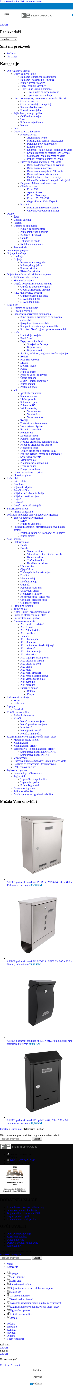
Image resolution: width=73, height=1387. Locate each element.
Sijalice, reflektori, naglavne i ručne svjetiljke (44, 353)
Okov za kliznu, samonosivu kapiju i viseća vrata (40, 760)
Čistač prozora (28, 377)
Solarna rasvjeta (28, 402)
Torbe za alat (20, 608)
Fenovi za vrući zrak (31, 587)
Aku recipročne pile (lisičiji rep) (37, 645)
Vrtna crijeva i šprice (31, 426)
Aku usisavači (27, 648)
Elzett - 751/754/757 (38, 198)
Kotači (17, 718)
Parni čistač (26, 338)
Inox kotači (26, 727)
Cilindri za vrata (29, 186)
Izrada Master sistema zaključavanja (26, 1207)
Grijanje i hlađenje (16, 253)
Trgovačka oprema (17, 770)
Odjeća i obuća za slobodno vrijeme (33, 283)
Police (23, 368)
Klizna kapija (21, 742)
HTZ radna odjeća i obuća (28, 292)
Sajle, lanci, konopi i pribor (28, 113)
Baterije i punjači (29, 687)
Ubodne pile (27, 566)
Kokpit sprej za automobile (34, 323)
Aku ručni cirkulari (30, 672)
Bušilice (24, 545)
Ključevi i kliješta (23, 487)
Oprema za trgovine (24, 788)
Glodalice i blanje (29, 602)
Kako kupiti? (14, 1245)
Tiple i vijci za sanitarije (39, 95)
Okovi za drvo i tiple (25, 73)
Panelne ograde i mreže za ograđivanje (41, 453)
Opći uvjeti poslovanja (19, 1233)
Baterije (31, 691)
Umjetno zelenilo (23, 310)
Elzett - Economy (36, 195)
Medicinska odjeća (24, 280)
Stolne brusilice (35, 551)
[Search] (69, 14)
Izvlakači (18, 502)
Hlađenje (18, 256)
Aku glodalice (27, 642)
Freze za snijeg (28, 466)
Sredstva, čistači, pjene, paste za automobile (43, 329)
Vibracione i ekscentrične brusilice (45, 554)
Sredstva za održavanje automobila (32, 314)
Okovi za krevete (29, 101)
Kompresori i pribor (31, 593)
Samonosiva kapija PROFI (34, 754)
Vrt (15, 390)
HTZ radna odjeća (30, 298)
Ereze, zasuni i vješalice (33, 85)
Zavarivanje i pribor (17, 508)
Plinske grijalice (28, 268)
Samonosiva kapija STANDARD (38, 751)
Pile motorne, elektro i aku (34, 462)
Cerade (24, 237)
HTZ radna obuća (30, 301)
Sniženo (11, 53)
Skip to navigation (10, 1)
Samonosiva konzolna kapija (22, 1210)
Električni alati (21, 542)
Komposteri (26, 432)
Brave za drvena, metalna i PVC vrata (40, 161)
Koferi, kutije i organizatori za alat (32, 611)
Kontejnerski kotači (30, 730)
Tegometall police (29, 782)
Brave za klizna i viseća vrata (42, 174)
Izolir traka (19, 703)
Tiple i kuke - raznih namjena (36, 89)
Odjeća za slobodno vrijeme (35, 286)
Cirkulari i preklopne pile (33, 599)
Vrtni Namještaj (28, 408)
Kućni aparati (27, 383)
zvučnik (24, 636)
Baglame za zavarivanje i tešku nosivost (35, 764)
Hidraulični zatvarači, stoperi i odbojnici (48, 180)
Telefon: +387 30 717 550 (22, 1160)
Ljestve (24, 362)
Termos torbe (21, 247)
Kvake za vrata (28, 134)
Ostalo (10, 213)
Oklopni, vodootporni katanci (43, 210)
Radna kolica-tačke (24, 715)
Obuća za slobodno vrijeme (35, 289)
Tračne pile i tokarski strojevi (35, 572)
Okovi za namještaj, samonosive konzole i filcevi (40, 98)
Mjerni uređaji (27, 578)
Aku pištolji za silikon (32, 660)
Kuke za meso (28, 371)
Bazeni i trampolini (30, 429)
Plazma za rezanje (23, 511)
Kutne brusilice (35, 557)
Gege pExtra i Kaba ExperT (42, 201)
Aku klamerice (28, 654)
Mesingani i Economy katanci (43, 207)
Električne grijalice (30, 271)
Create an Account (10, 1365)
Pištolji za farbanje (23, 605)
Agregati (11, 706)
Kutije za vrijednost (30, 523)
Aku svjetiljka (27, 681)
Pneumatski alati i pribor (27, 618)
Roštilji (24, 420)
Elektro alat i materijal (18, 697)
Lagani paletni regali (18, 1216)
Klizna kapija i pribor (25, 745)
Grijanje (18, 259)
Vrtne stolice (34, 411)
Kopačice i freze (29, 447)
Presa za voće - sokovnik (33, 374)
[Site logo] (36, 20)
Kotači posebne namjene (33, 724)
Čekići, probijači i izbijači (27, 505)
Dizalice (24, 575)
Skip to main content (31, 1)
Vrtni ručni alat (28, 459)
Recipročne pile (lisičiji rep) (35, 596)
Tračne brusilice (35, 560)
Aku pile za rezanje (30, 651)
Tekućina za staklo (30, 241)
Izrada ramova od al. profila (21, 1219)
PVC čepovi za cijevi (25, 767)
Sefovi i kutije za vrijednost (28, 517)
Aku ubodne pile (29, 639)
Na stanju (12, 56)
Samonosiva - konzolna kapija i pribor (34, 748)
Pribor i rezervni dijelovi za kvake (45, 158)
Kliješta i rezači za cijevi (27, 496)
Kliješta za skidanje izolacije (29, 493)
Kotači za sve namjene (32, 721)
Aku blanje (26, 666)
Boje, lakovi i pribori (31, 341)
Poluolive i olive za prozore (42, 143)
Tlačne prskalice (29, 399)
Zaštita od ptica (28, 386)
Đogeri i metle (28, 365)
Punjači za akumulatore (32, 228)
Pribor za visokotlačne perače (36, 444)
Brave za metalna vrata (39, 168)
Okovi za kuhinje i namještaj (35, 104)
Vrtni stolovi (33, 414)
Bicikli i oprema (22, 219)
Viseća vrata (20, 757)
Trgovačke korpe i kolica (33, 779)
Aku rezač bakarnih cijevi (34, 675)
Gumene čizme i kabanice (34, 295)
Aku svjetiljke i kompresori (34, 657)
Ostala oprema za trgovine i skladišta (33, 794)
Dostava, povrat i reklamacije (22, 1242)
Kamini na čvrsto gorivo (33, 262)
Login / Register (15, 1338)
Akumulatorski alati (24, 621)
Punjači (31, 694)
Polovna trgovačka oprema (28, 773)
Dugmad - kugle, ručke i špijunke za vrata (49, 149)
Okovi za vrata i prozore (27, 131)
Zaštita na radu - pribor (26, 277)
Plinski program (22, 475)
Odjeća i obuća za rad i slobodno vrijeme (29, 274)
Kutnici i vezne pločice (32, 82)
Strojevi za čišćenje (30, 456)
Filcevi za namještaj (30, 110)
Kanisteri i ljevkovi (30, 234)
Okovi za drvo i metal (18, 70)
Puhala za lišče (28, 405)
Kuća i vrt (12, 304)
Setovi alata (20, 481)
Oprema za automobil (25, 225)
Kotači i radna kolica (18, 712)
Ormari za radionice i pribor (28, 472)
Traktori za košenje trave (33, 423)
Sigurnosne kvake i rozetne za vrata (46, 155)
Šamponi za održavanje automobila (39, 326)
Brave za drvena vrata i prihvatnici (45, 165)
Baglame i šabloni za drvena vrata (38, 183)
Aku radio (25, 669)
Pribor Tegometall (30, 785)
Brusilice (25, 548)
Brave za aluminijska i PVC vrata (45, 171)
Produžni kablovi (29, 359)
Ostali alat (19, 484)
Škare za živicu (28, 396)
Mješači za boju (28, 581)
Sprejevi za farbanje (37, 344)
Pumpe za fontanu (30, 469)
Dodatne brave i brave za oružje (44, 177)
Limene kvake (34, 146)
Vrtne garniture (35, 417)
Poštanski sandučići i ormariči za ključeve (42, 532)
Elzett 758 (32, 189)
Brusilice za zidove (37, 563)
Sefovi (23, 520)
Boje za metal (34, 350)
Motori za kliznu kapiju (26, 739)
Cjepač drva (26, 569)
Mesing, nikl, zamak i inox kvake (45, 140)
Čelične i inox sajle (30, 116)
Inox (16, 128)
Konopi (24, 125)
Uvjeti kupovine (15, 1239)
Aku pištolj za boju (30, 663)
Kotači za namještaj (30, 733)
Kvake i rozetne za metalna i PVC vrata (48, 152)
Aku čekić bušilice (30, 630)
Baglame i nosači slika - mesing (37, 79)
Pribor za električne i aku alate (30, 615)
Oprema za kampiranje (26, 307)
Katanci (24, 204)
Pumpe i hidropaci (30, 438)
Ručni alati (12, 478)
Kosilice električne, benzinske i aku (39, 441)
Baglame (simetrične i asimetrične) (38, 76)
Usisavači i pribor (29, 590)
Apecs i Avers (34, 192)
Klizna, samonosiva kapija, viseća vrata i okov (31, 736)
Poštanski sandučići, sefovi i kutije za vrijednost (32, 514)
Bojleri (24, 356)
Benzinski (19, 709)
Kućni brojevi (27, 535)
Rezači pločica (21, 490)
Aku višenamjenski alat (32, 678)
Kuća (16, 332)
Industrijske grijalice (31, 265)
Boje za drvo (34, 347)
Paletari (18, 222)
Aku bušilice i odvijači (32, 624)
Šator (16, 216)
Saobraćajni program (18, 250)
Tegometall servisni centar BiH (23, 1213)
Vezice (17, 700)
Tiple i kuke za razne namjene (43, 92)
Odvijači (25, 584)
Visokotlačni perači (30, 393)
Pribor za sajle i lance (31, 122)
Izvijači (17, 499)
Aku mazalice (27, 684)
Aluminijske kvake (37, 137)
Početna (4, 1129)
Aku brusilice (27, 633)
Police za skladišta (23, 791)
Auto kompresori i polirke (34, 231)
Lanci (23, 119)
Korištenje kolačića (17, 1236)
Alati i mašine (14, 539)
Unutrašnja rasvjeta (30, 335)
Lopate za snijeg (29, 435)
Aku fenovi (26, 627)
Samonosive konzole (31, 107)
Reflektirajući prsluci (31, 244)
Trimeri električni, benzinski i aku (38, 450)
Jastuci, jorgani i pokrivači (34, 380)
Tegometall (19, 776)
